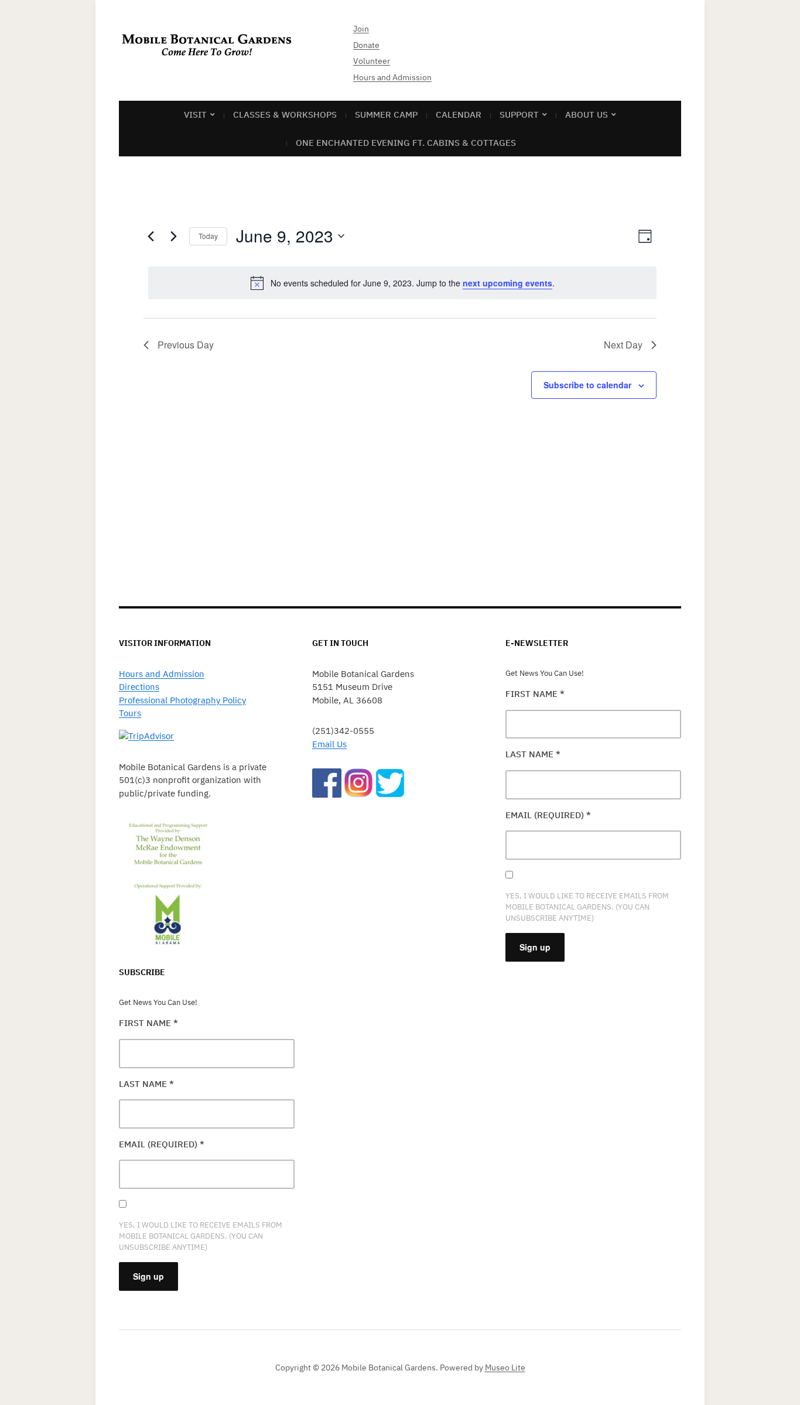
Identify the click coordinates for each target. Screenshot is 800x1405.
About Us (586, 114)
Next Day (623, 344)
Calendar (458, 114)
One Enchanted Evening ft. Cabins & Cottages (406, 142)
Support (519, 114)
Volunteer (371, 61)
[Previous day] (150, 236)
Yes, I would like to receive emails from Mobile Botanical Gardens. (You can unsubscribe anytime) (200, 1236)
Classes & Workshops (285, 114)
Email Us (329, 744)
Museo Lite (505, 1367)
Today (208, 236)
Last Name (146, 1083)
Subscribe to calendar (587, 385)
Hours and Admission (392, 77)
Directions (139, 686)
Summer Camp (386, 114)
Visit (195, 114)
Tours (130, 713)
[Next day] (173, 236)
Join (361, 28)
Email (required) (161, 1144)
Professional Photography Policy (182, 700)
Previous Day (186, 344)
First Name (148, 1022)
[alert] (402, 282)
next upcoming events (507, 283)
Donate (366, 45)
